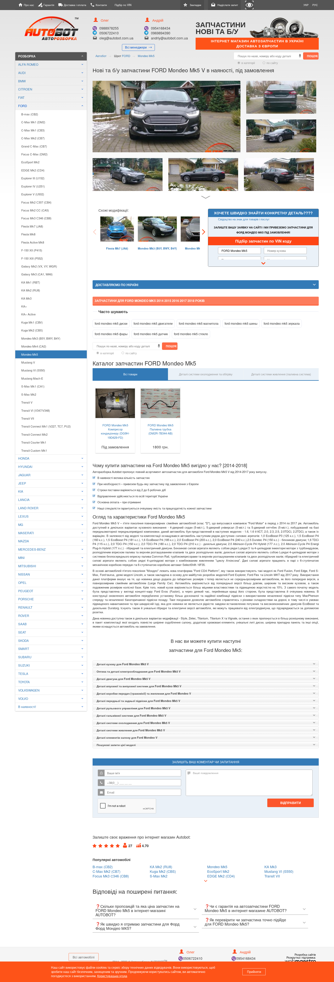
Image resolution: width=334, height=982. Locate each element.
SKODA (23, 640)
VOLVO (23, 698)
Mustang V (28, 362)
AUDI (22, 73)
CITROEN (25, 89)
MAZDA (23, 541)
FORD (51, 106)
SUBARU (25, 657)
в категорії (248, 63)
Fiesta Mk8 (28, 234)
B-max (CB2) (29, 114)
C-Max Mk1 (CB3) (33, 130)
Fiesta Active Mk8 (32, 242)
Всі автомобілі (84, 957)
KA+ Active (28, 314)
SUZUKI (24, 665)
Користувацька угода (112, 976)
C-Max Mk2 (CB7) (33, 138)
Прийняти (254, 971)
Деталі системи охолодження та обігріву (206, 374)
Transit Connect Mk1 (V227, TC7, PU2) (46, 426)
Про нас (26, 5)
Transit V (26, 402)
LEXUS (23, 516)
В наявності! (27, 706)
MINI (21, 557)
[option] (117, 239)
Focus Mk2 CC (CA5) (35, 210)
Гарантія (46, 5)
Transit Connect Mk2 (34, 434)
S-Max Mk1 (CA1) (32, 386)
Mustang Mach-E (32, 378)
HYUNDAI (25, 466)
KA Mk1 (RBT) (30, 282)
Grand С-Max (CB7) (34, 146)
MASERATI (26, 533)
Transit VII (27, 418)
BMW (22, 81)
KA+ (24, 306)
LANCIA (24, 499)
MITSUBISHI (27, 566)
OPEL (22, 582)
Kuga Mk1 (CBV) (32, 322)
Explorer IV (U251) (33, 186)
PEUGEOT (25, 591)
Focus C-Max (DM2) (34, 154)
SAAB (22, 624)
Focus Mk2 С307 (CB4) (36, 202)
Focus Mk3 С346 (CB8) (36, 218)
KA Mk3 (26, 298)
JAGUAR (24, 475)
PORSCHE (26, 599)
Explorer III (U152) (32, 178)
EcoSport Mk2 (30, 162)
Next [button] (204, 231)
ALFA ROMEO (28, 64)
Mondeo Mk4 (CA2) (33, 346)
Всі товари (130, 374)
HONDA (23, 458)
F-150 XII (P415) (31, 250)
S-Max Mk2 (28, 394)
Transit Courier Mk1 (33, 442)
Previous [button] (94, 231)
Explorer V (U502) (32, 194)
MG (20, 524)
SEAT (22, 632)
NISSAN (24, 574)
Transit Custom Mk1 (34, 450)
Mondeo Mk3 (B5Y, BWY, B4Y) (40, 338)
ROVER (23, 615)
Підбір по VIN (123, 5)
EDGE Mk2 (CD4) (32, 170)
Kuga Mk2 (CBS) (32, 330)
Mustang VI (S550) (33, 370)
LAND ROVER (28, 508)
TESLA (23, 673)
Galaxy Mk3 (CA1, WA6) (37, 274)
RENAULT (25, 607)
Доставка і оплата (72, 5)
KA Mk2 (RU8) (30, 290)
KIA (20, 491)
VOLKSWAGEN (29, 690)
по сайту (272, 63)
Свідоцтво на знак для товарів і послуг (243, 219)
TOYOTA (24, 682)
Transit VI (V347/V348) (35, 410)
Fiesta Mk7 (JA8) (32, 226)
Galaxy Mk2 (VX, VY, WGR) (39, 266)
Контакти (98, 5)
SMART (23, 648)
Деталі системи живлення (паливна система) (281, 374)
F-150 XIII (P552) (32, 258)
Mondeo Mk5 (29, 354)
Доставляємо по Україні (116, 285)
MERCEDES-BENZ (32, 549)
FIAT (21, 97)
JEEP (22, 483)
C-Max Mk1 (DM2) (33, 122)
